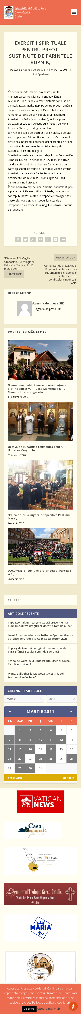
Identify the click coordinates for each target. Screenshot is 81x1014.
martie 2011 (40, 711)
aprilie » (68, 777)
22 (19, 758)
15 (19, 749)
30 (30, 768)
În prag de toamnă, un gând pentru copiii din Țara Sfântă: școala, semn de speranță (37, 649)
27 (71, 758)
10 (40, 739)
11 (50, 739)
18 (50, 749)
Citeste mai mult (48, 1008)
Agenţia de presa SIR (35, 69)
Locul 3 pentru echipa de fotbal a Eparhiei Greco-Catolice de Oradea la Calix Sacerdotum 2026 (40, 636)
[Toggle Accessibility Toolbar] (73, 1006)
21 (9, 758)
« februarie (14, 777)
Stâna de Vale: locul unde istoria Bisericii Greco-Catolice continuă (39, 662)
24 (40, 758)
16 (30, 749)
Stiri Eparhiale (40, 74)
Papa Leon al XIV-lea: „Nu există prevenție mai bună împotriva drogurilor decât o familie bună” (40, 624)
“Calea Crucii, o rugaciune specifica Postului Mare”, (39, 516)
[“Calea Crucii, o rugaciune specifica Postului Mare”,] (40, 485)
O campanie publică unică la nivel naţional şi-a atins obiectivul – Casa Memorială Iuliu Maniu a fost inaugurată (40, 388)
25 (50, 758)
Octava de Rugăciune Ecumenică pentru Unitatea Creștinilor (35, 448)
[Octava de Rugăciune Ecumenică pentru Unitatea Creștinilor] (40, 421)
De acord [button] (29, 1008)
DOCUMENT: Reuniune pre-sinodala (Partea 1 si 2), (39, 572)
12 (61, 739)
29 (19, 768)
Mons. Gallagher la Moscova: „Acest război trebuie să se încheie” (36, 675)
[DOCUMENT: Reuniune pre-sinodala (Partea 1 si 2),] (40, 546)
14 (9, 749)
